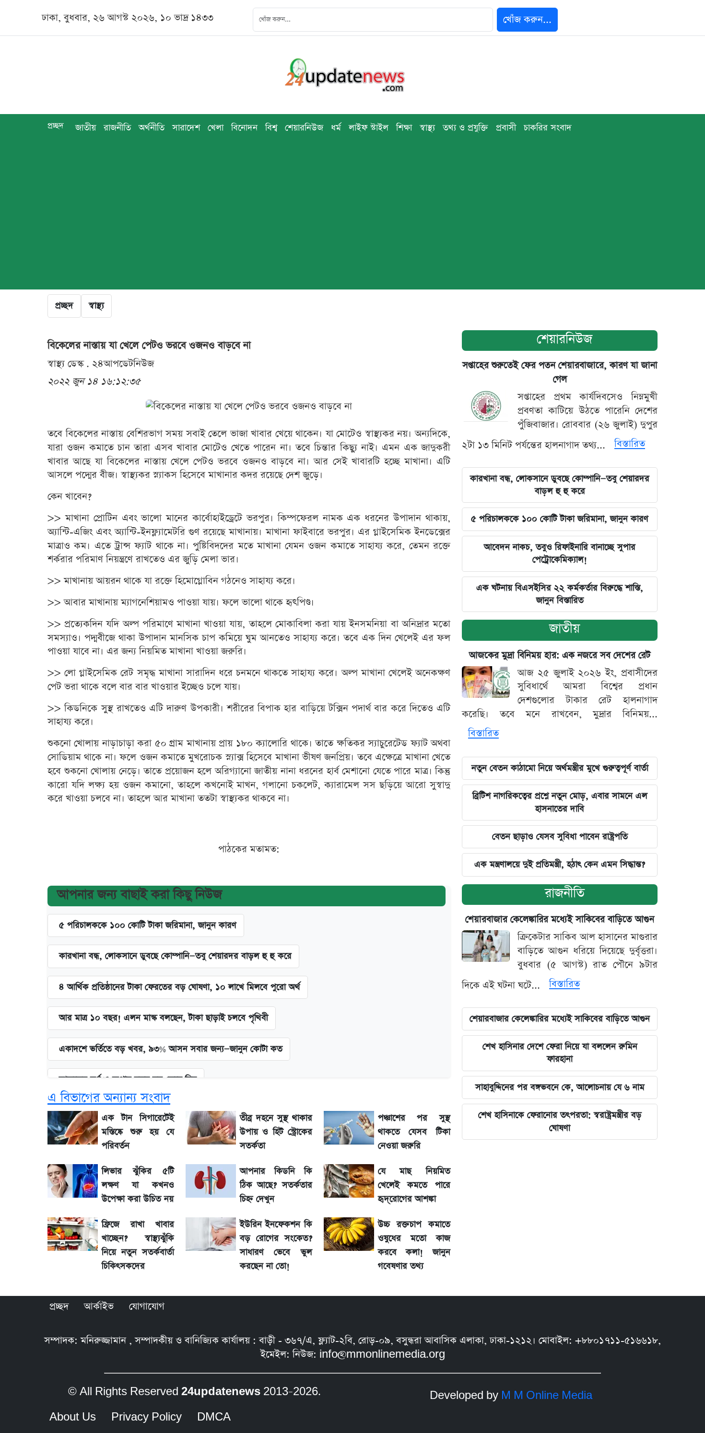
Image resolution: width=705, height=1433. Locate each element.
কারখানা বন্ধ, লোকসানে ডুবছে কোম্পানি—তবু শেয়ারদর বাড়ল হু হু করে (559, 485)
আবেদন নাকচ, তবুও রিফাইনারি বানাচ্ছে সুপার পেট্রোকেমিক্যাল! (559, 553)
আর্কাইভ (99, 1306)
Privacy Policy (146, 1417)
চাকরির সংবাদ (548, 128)
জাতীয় (564, 628)
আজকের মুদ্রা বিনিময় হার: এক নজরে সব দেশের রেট (560, 655)
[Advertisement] (352, 222)
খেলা (215, 128)
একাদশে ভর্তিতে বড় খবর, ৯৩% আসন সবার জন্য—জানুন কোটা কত (170, 1049)
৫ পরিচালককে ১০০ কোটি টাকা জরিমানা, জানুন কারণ (147, 925)
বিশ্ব (271, 128)
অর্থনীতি (151, 128)
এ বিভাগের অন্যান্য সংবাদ (108, 1098)
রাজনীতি (117, 128)
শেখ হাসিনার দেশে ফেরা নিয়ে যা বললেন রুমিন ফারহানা (559, 1052)
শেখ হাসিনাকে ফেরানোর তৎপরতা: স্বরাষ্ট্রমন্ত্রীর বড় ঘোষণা (560, 1121)
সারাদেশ (186, 128)
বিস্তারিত (629, 444)
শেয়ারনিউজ (304, 128)
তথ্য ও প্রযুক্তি (465, 128)
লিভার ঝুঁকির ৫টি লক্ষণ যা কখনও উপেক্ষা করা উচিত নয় (138, 1185)
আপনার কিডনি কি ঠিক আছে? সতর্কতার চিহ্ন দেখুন (276, 1185)
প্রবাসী (506, 128)
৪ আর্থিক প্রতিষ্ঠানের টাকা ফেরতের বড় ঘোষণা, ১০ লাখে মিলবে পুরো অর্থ (179, 987)
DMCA (214, 1417)
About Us (72, 1417)
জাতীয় (85, 128)
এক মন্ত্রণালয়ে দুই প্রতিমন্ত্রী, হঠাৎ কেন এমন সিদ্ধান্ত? (559, 864)
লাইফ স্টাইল (368, 128)
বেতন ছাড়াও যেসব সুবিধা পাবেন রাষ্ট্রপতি (560, 837)
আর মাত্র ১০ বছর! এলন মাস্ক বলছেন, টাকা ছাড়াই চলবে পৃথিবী (163, 1018)
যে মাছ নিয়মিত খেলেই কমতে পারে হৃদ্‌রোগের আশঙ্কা (414, 1185)
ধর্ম (336, 128)
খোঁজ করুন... (527, 19)
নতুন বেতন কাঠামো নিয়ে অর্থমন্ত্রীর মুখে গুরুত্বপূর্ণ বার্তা (559, 768)
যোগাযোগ (146, 1306)
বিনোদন (244, 128)
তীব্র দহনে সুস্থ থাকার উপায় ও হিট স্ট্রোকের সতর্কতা (276, 1132)
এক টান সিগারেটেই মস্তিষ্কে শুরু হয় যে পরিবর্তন (138, 1132)
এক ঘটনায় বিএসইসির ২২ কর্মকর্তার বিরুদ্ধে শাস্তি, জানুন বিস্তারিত (559, 594)
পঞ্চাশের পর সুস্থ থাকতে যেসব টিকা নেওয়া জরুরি (414, 1132)
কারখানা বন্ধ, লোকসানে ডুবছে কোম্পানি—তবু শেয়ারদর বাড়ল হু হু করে (175, 956)
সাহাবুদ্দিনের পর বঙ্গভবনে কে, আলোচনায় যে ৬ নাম (560, 1087)
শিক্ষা (404, 128)
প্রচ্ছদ (55, 125)
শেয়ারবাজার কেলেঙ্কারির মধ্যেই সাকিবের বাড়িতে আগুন (559, 919)
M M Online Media (546, 1395)
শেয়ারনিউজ (564, 339)
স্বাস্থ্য (427, 128)
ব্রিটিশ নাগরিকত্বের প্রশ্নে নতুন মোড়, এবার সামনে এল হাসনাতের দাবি (559, 802)
